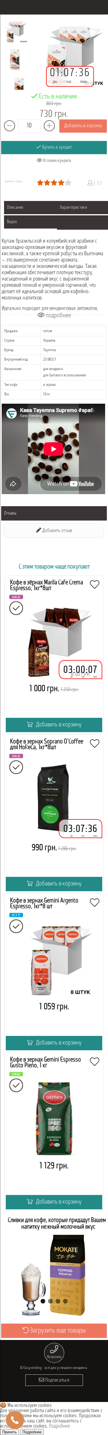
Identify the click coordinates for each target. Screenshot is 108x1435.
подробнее (58, 315)
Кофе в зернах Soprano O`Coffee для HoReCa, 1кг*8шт (46, 744)
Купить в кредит (56, 147)
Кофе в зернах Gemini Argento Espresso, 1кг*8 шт (44, 904)
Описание (15, 207)
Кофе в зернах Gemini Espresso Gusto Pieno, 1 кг (45, 1063)
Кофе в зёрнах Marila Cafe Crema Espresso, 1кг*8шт (46, 585)
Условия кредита (56, 160)
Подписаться (56, 1380)
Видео (12, 222)
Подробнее (59, 1426)
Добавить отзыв (56, 530)
